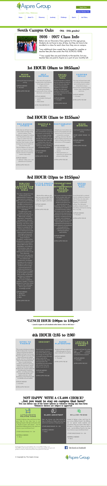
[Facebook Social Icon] (66, 447)
